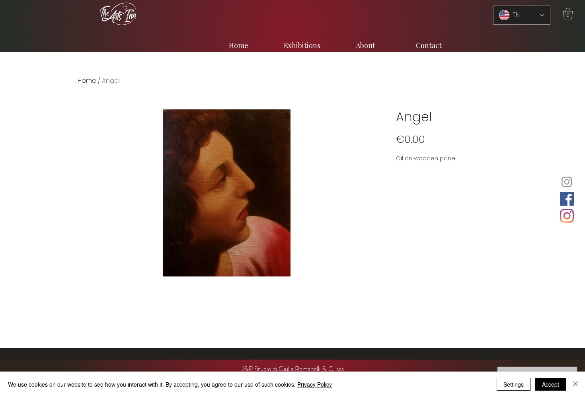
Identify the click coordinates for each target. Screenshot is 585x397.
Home (87, 80)
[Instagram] (567, 182)
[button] (568, 13)
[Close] (575, 384)
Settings (513, 384)
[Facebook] (567, 199)
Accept (550, 384)
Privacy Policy (314, 384)
